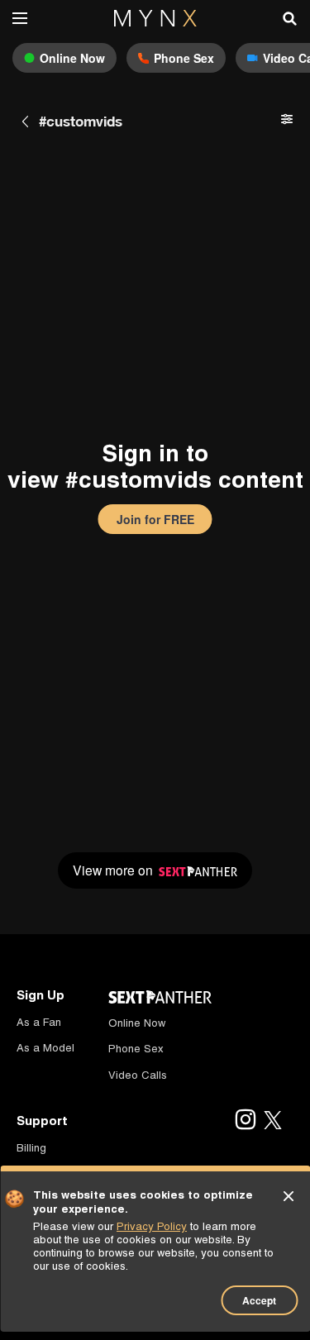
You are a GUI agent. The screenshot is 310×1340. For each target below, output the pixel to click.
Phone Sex (136, 1048)
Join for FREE (155, 519)
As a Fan (39, 1022)
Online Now (136, 1023)
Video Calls (137, 1075)
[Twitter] (273, 1121)
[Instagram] (244, 1121)
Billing (31, 1148)
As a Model (45, 1048)
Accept (259, 1300)
